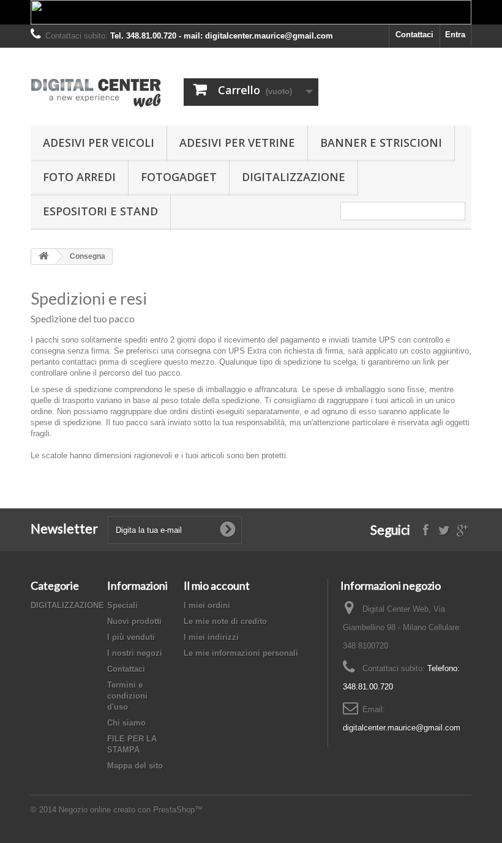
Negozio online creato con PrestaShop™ (131, 809)
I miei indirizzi (211, 637)
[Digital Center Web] (98, 91)
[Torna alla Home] (43, 256)
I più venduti (131, 637)
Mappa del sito (135, 765)
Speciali (122, 605)
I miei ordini (207, 605)
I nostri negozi (134, 653)
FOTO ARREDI (79, 176)
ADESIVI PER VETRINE (237, 142)
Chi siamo (126, 722)
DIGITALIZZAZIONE (293, 176)
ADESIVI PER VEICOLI (98, 142)
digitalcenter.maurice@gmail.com (401, 727)
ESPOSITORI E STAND (100, 211)
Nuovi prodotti (134, 621)
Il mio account (217, 585)
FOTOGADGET (179, 176)
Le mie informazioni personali (241, 653)
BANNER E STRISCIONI (381, 142)
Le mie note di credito (225, 621)
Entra (455, 34)
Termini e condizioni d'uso (127, 695)
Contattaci (414, 34)
